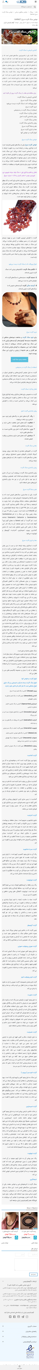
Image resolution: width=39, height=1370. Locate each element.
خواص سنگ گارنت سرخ (29, 100)
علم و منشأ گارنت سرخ (29, 126)
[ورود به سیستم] (3, 2)
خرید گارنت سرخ (31, 107)
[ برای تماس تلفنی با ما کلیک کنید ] (19, 1285)
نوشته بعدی (5, 1243)
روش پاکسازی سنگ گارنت (28, 123)
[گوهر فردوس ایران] (21, 1)
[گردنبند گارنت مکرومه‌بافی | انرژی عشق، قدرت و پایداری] (10, 1220)
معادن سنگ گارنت (30, 119)
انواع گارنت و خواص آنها (29, 132)
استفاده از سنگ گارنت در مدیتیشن (25, 110)
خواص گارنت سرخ (31, 145)
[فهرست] (36, 2)
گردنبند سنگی (31, 285)
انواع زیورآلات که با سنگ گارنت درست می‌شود (21, 103)
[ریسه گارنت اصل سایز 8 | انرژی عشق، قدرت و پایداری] (29, 1220)
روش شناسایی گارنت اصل (28, 116)
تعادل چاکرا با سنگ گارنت (28, 113)
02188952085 (24, 1305)
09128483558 (14, 1305)
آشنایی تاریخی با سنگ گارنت (27, 97)
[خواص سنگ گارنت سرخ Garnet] (20, 36)
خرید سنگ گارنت (28, 337)
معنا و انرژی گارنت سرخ (29, 129)
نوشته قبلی (34, 1243)
